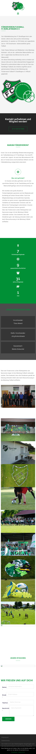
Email (4, 696)
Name (4, 688)
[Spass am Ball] (18, 6)
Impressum (5, 737)
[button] (18, 129)
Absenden (8, 719)
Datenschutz (5, 740)
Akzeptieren (14, 752)
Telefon (5, 703)
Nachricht (5, 710)
